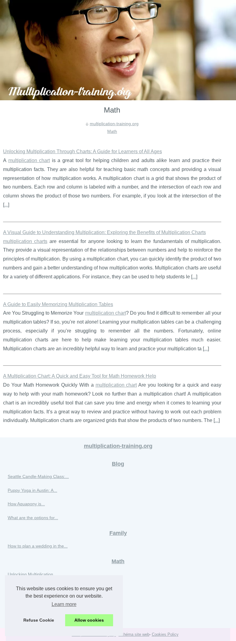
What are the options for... (33, 517)
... (6, 204)
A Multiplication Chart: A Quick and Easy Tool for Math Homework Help (79, 376)
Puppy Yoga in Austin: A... (32, 490)
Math (112, 131)
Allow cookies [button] (89, 620)
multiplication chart (29, 160)
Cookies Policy (165, 634)
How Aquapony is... (26, 503)
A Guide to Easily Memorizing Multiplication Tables (58, 304)
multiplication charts (25, 241)
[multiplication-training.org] (118, 50)
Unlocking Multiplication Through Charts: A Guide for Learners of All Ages (82, 151)
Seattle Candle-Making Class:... (38, 476)
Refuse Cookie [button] (38, 620)
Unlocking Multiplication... (32, 574)
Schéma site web (134, 634)
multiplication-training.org (114, 123)
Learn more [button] (64, 604)
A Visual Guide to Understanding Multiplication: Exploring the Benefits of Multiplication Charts (104, 232)
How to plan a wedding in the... (38, 545)
